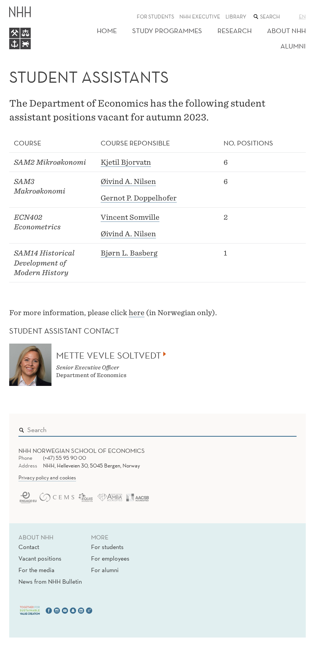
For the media (36, 570)
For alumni (105, 570)
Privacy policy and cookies (47, 477)
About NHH (286, 30)
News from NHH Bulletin (50, 581)
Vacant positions (39, 558)
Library (235, 16)
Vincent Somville (130, 217)
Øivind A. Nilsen (128, 181)
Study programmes (167, 30)
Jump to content (23, 5)
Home (107, 30)
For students (155, 16)
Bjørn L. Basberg (129, 253)
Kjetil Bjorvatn (126, 162)
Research (234, 30)
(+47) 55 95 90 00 (64, 457)
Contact (28, 547)
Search (280, 428)
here (136, 313)
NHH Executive (199, 16)
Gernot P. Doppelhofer (139, 198)
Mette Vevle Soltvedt (108, 355)
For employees (110, 558)
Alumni (293, 46)
